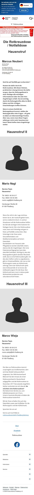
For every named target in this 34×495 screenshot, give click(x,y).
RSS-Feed (13, 489)
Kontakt (11, 487)
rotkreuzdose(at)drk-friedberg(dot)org (16, 415)
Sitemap (17, 487)
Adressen (5, 487)
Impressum (6, 489)
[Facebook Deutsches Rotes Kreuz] (17, 444)
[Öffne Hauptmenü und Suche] (31, 18)
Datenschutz (24, 487)
